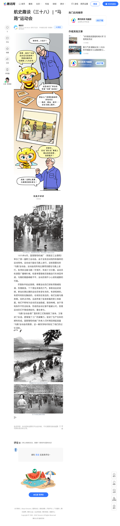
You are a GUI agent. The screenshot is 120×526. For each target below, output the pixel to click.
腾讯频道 (45, 512)
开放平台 (49, 509)
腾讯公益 (30, 512)
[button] (99, 20)
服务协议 (35, 509)
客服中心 (52, 512)
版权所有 (41, 518)
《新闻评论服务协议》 (45, 443)
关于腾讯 (17, 509)
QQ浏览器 (38, 512)
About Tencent (26, 509)
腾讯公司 (35, 518)
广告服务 (57, 509)
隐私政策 (42, 509)
